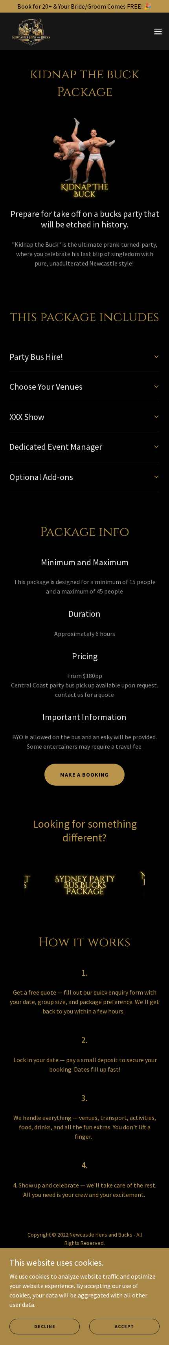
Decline (44, 1326)
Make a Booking (84, 774)
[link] (31, 31)
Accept (124, 1326)
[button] (158, 31)
